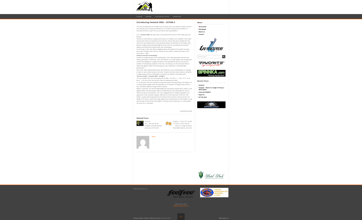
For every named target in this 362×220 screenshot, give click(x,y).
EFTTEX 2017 (203, 97)
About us (202, 32)
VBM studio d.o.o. (224, 218)
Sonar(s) (201, 85)
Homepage (202, 29)
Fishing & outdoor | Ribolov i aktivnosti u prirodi (146, 218)
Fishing (139, 16)
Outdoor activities (162, 16)
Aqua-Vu (201, 95)
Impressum (177, 16)
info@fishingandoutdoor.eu (181, 206)
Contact (201, 34)
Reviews (148, 16)
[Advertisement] (211, 139)
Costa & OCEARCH (205, 92)
